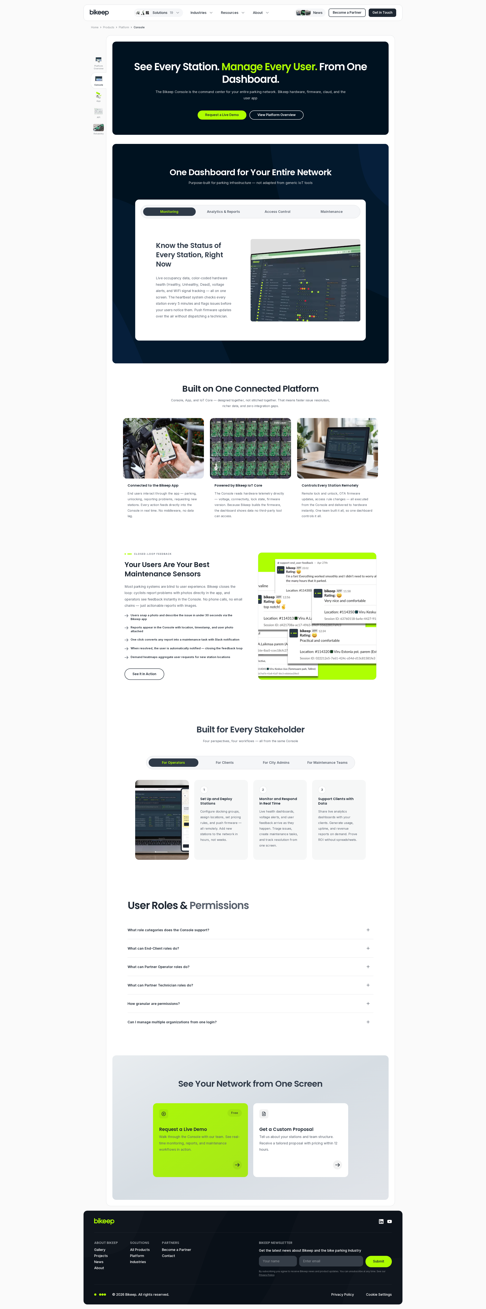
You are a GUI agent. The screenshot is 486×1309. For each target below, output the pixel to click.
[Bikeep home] (99, 13)
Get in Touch (382, 12)
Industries (199, 13)
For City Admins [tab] (276, 763)
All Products (140, 1250)
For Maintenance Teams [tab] (327, 763)
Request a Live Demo (222, 115)
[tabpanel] (250, 280)
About (258, 13)
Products (108, 27)
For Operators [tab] (173, 763)
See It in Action (144, 674)
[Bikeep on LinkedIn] (381, 1221)
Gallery (99, 1250)
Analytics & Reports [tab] (223, 212)
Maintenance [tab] (332, 212)
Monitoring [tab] (169, 212)
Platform (124, 27)
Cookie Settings (379, 1294)
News (98, 1262)
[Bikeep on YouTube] (389, 1221)
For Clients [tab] (225, 763)
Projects (101, 1256)
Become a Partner (347, 12)
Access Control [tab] (277, 212)
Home (95, 27)
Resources (229, 13)
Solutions (163, 13)
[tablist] (250, 211)
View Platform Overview (276, 115)
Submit (378, 1261)
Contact (168, 1256)
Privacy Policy (266, 1274)
